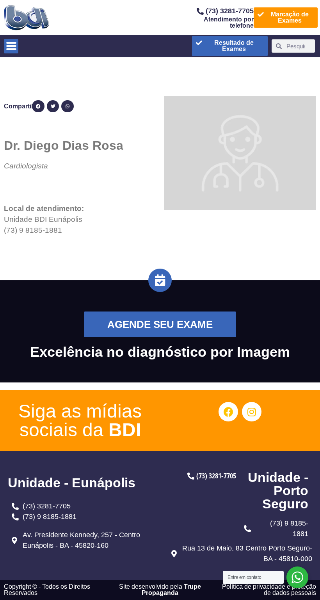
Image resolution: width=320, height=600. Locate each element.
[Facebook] (228, 411)
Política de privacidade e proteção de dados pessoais (269, 589)
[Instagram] (251, 411)
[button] (38, 106)
